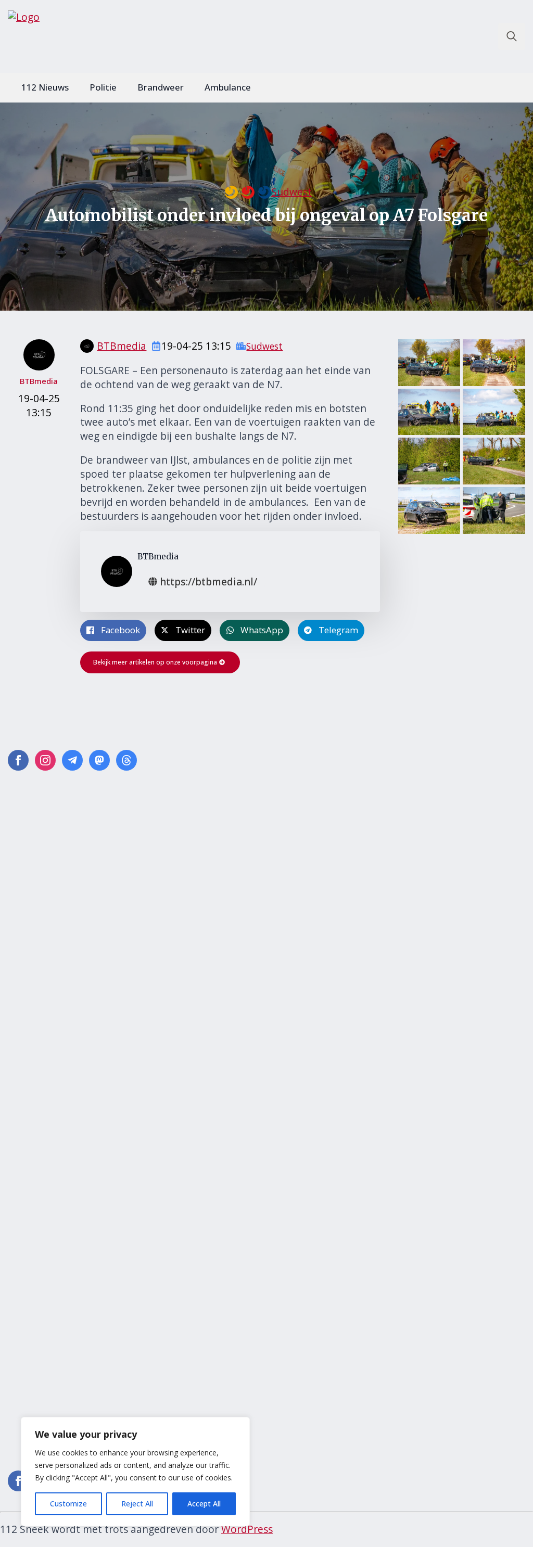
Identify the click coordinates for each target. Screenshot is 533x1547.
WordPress (247, 1529)
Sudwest (291, 192)
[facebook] (18, 760)
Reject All (137, 1503)
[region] (135, 1471)
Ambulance (228, 87)
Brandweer (160, 87)
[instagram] (45, 760)
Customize (68, 1503)
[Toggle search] (511, 36)
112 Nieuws (45, 87)
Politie (103, 87)
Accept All (204, 1503)
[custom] (72, 760)
